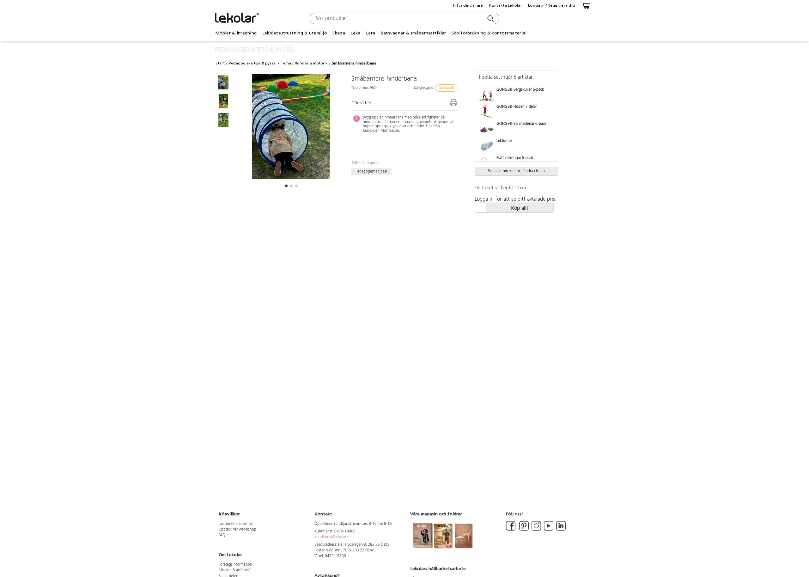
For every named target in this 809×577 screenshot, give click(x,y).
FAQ (222, 535)
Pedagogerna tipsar (371, 171)
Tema (286, 63)
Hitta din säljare (468, 5)
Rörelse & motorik (311, 63)
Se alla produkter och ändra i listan (516, 171)
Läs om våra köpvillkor (237, 524)
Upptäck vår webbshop (237, 529)
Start (220, 63)
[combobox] (403, 18)
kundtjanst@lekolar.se (332, 537)
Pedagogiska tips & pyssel (253, 63)
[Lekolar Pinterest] (523, 529)
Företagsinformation (235, 565)
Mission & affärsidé (234, 570)
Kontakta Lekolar (505, 5)
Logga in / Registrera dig (551, 5)
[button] (286, 186)
